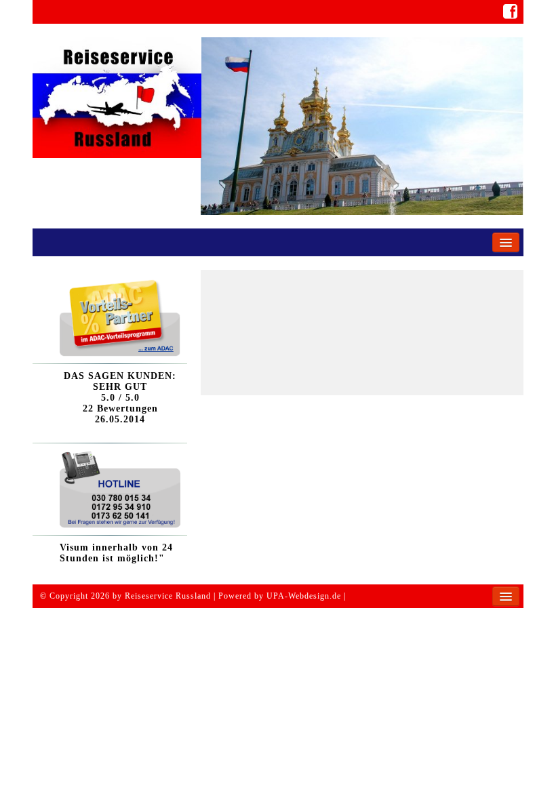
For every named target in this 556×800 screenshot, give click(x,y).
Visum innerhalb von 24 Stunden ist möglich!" (116, 552)
